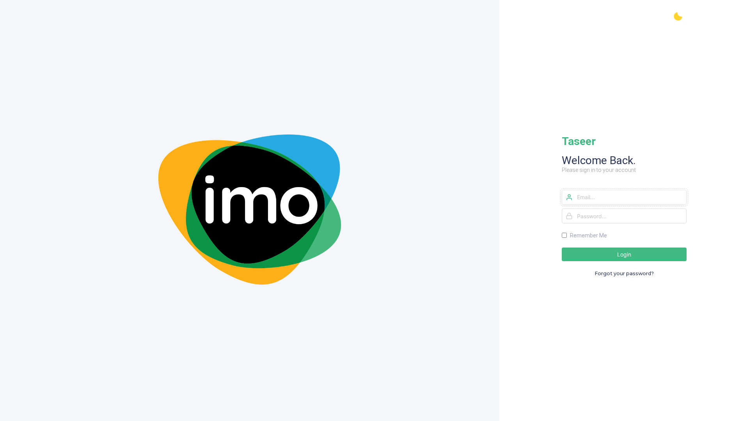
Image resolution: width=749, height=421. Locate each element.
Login (624, 254)
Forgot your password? (624, 273)
